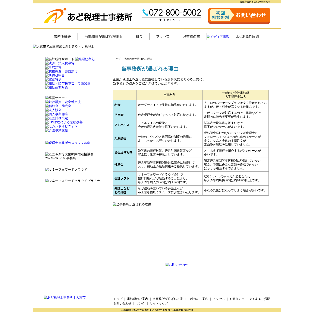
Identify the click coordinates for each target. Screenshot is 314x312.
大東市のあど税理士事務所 (154, 309)
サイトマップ (159, 303)
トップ (116, 58)
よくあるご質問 (259, 298)
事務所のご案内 (137, 298)
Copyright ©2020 (130, 309)
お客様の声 (237, 298)
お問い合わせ (122, 303)
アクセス (219, 298)
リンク (140, 303)
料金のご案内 (199, 298)
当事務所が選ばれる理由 (138, 58)
